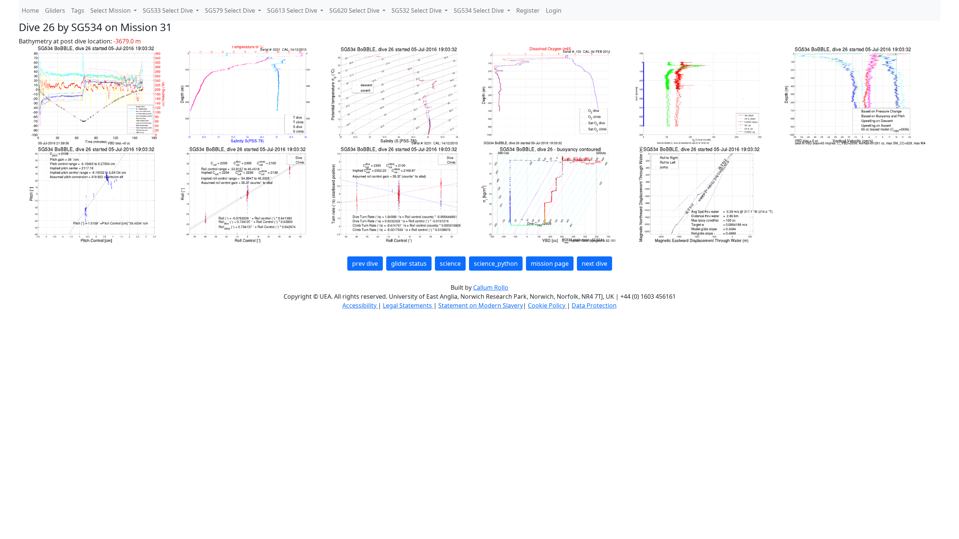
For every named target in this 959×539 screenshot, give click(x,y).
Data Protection (594, 305)
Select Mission (111, 10)
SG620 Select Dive (355, 10)
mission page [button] (550, 263)
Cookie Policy (547, 305)
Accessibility (360, 305)
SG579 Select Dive (231, 10)
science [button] (450, 263)
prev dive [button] (365, 263)
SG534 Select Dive (479, 10)
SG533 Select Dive (168, 10)
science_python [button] (496, 263)
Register (528, 10)
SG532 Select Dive (417, 10)
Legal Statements (408, 305)
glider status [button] (409, 263)
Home (30, 10)
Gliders (55, 10)
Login (554, 10)
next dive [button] (594, 263)
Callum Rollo (490, 287)
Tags (77, 10)
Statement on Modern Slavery (480, 305)
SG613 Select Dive (293, 10)
